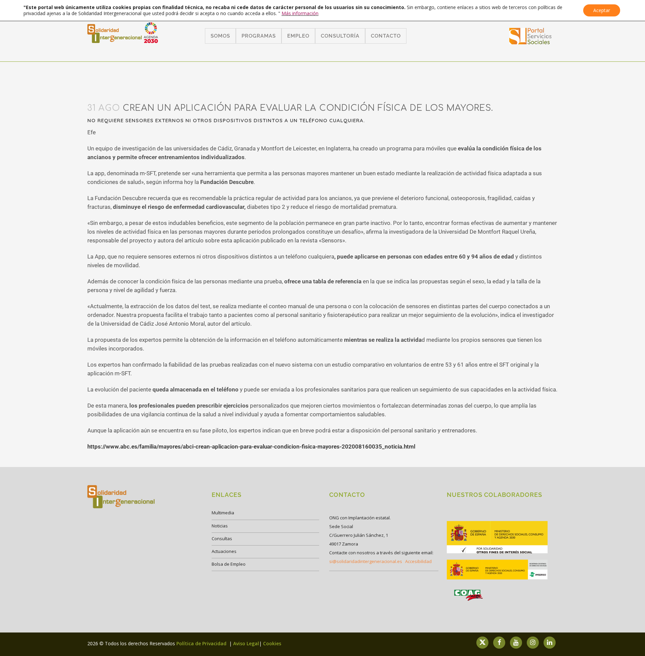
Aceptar (601, 10)
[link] (530, 42)
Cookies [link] (272, 643)
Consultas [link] (222, 538)
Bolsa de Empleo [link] (229, 564)
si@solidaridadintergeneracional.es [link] (365, 561)
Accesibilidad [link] (418, 561)
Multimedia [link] (223, 513)
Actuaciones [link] (224, 551)
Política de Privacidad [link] (202, 643)
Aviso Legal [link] (246, 643)
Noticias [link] (220, 526)
